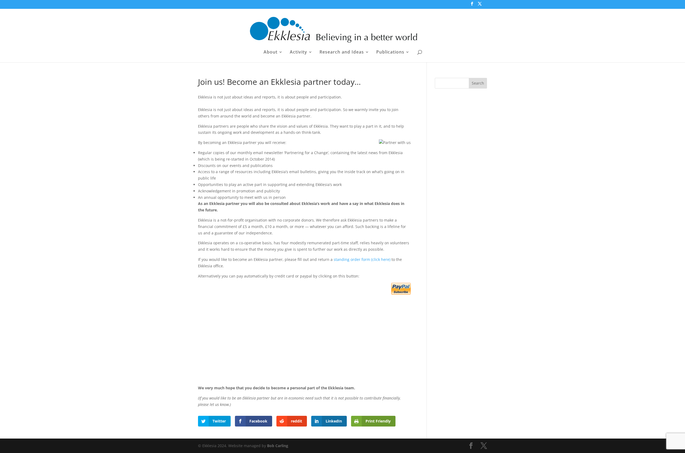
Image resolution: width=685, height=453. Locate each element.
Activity (298, 52)
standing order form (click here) (362, 259)
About (270, 52)
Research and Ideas (341, 52)
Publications (390, 52)
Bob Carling (277, 445)
